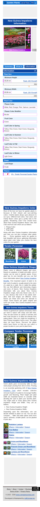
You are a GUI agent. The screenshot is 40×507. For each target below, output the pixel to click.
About (15, 489)
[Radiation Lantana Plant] (6, 425)
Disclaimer (28, 489)
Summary (8, 66)
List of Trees (25, 3)
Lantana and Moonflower (20, 452)
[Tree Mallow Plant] (6, 431)
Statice (11, 435)
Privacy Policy (25, 491)
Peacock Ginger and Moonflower (23, 447)
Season (27, 427)
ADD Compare (36, 489)
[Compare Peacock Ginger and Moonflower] (7, 448)
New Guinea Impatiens (17, 50)
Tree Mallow (13, 430)
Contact (20, 489)
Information (30, 66)
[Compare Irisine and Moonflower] (7, 443)
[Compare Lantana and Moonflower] (7, 453)
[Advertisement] (20, 11)
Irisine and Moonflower (19, 441)
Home (9, 489)
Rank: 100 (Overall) (30, 81)
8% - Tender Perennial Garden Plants (24, 174)
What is (19, 66)
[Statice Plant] (6, 436)
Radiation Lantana (16, 424)
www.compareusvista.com (25, 495)
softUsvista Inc (29, 498)
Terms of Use (14, 491)
